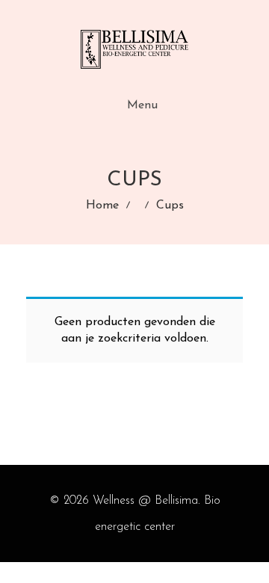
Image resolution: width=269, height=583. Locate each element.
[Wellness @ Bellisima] (134, 49)
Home (102, 206)
